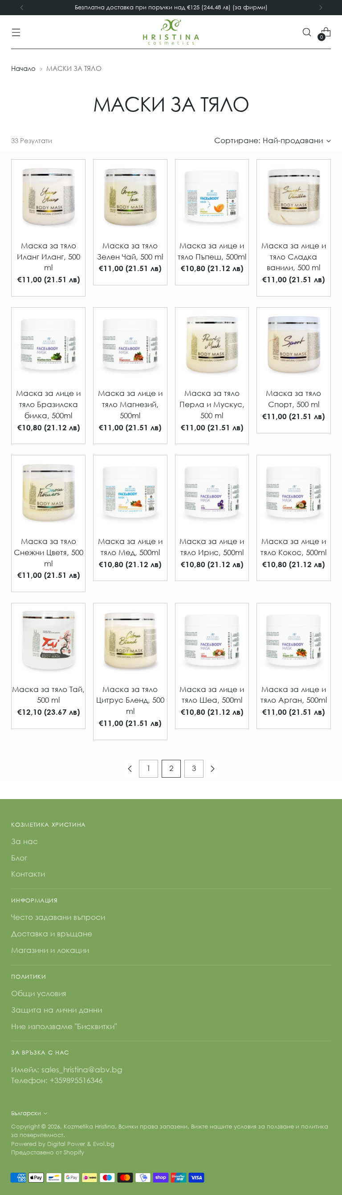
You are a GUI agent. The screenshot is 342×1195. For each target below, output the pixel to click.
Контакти (28, 873)
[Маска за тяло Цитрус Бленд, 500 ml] (130, 640)
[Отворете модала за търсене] (307, 32)
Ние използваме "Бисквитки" (64, 1026)
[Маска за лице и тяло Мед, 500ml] (130, 492)
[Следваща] (320, 7)
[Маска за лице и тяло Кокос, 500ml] (293, 492)
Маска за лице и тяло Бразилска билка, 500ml (48, 404)
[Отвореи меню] (16, 32)
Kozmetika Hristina (89, 1126)
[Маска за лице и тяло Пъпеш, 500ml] (212, 196)
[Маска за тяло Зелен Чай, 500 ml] (130, 196)
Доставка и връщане (51, 933)
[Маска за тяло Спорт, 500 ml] (293, 344)
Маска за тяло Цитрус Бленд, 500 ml (130, 700)
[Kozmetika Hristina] (171, 32)
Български (26, 1113)
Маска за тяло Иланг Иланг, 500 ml (48, 256)
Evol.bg (103, 1144)
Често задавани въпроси (58, 917)
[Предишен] (22, 7)
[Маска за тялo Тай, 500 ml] (48, 640)
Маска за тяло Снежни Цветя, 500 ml (48, 552)
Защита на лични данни (56, 1009)
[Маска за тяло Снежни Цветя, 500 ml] (48, 492)
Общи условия (38, 993)
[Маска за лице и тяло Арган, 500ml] (293, 640)
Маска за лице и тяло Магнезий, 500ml (130, 404)
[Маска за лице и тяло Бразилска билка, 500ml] (48, 344)
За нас (24, 841)
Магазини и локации (50, 950)
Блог (19, 857)
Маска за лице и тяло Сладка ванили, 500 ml (293, 256)
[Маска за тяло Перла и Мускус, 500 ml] (212, 344)
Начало (23, 68)
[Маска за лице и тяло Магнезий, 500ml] (130, 344)
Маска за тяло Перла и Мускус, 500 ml (211, 404)
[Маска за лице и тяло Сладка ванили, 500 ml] (293, 196)
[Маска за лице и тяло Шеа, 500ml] (212, 640)
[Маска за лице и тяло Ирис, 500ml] (212, 492)
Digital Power (66, 1144)
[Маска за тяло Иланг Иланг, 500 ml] (48, 196)
